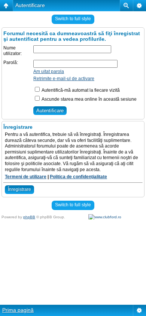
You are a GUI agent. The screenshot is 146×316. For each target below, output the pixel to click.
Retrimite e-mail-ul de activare (63, 78)
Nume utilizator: (12, 51)
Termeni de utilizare (25, 176)
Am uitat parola (48, 71)
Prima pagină (18, 310)
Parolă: (10, 62)
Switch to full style (73, 18)
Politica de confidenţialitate (78, 176)
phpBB (29, 217)
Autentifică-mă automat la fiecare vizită (80, 90)
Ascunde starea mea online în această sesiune (89, 99)
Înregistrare (19, 189)
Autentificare (30, 5)
